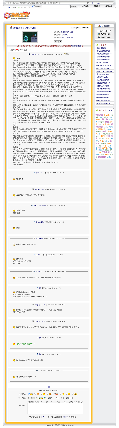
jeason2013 (40, 222)
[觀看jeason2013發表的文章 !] (34, 222)
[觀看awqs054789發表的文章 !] (33, 189)
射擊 (71, 38)
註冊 (93, 3)
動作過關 (70, 32)
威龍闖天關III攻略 (103, 77)
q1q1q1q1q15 (36, 54)
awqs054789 (39, 189)
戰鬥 (68, 38)
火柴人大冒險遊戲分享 (104, 54)
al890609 (39, 238)
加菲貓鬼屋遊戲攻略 (103, 94)
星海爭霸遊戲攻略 (103, 97)
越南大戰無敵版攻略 (103, 103)
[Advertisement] (73, 15)
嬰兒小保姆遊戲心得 (103, 83)
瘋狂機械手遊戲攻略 (103, 89)
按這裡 (66, 417)
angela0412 (40, 271)
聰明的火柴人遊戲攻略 (104, 71)
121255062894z (40, 205)
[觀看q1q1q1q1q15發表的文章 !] (29, 54)
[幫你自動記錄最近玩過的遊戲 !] (104, 37)
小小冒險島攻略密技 (103, 74)
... (39, 371)
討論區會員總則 (76, 46)
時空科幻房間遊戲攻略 (104, 92)
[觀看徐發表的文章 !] (37, 288)
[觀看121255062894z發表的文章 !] (32, 205)
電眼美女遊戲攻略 (103, 62)
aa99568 (39, 255)
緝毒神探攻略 (101, 48)
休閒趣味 (64, 32)
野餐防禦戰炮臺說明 (103, 57)
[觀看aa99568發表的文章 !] (34, 255)
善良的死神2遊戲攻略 (104, 65)
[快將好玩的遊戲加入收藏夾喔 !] (104, 34)
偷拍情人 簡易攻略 (103, 86)
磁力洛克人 (65, 35)
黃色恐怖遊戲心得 (103, 80)
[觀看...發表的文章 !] (37, 371)
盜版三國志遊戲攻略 (103, 51)
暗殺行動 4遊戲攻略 (103, 100)
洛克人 (63, 38)
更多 (110, 110)
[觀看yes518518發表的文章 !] (35, 173)
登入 (98, 3)
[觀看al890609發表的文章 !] (34, 238)
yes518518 (40, 173)
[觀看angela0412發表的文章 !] (34, 271)
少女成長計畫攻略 (103, 68)
